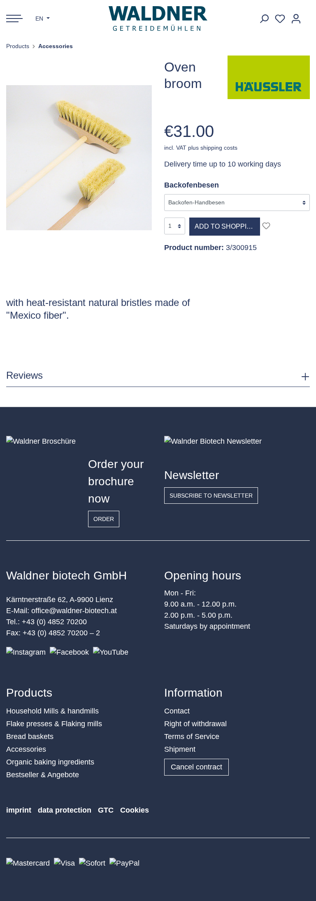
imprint (18, 810)
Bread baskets (29, 736)
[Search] (264, 19)
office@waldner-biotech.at (74, 611)
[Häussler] (269, 77)
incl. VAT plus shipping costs (200, 147)
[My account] (296, 19)
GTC (106, 810)
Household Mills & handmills (52, 711)
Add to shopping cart (227, 226)
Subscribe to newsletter (211, 495)
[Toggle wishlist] (266, 226)
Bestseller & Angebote (42, 775)
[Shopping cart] (307, 15)
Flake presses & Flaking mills (54, 724)
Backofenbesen (191, 185)
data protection (64, 810)
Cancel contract (196, 767)
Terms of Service (191, 736)
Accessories (26, 749)
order (103, 519)
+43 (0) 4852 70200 (54, 622)
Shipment (179, 749)
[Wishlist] (280, 19)
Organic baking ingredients (50, 762)
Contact (177, 711)
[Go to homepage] (158, 18)
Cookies (134, 810)
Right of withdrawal (195, 724)
